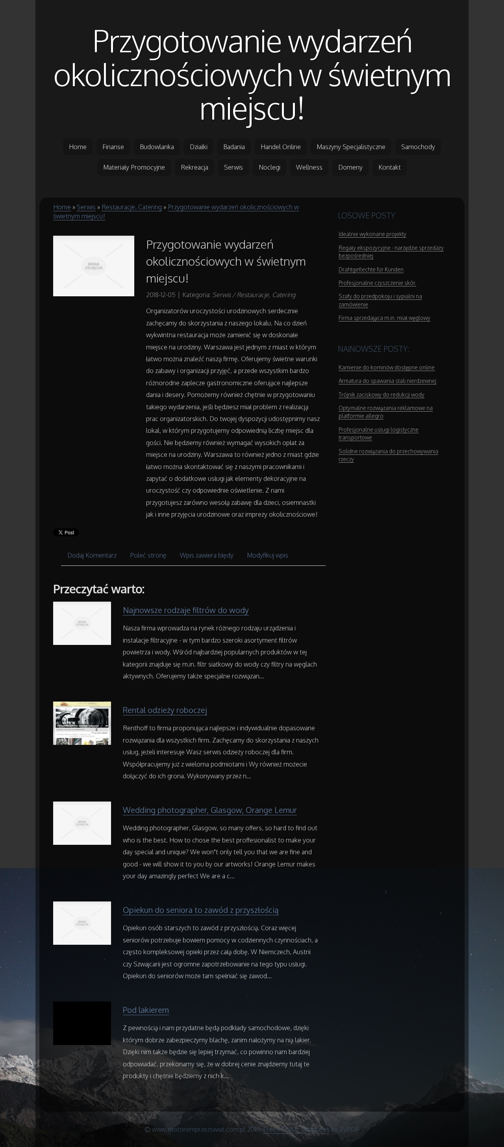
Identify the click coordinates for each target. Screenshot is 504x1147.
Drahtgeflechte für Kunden (371, 269)
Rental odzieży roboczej (165, 710)
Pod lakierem (146, 1010)
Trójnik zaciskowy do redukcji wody (381, 394)
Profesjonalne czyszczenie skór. (377, 282)
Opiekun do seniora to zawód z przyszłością (201, 910)
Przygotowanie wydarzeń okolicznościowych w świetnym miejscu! (252, 74)
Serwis (86, 207)
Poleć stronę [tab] (148, 555)
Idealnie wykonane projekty (372, 234)
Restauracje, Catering (132, 207)
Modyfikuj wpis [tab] (267, 555)
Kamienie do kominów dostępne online (387, 367)
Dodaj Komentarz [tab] (92, 555)
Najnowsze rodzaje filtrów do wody (186, 610)
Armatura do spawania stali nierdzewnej (387, 380)
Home (62, 207)
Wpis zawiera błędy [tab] (206, 555)
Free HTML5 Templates (296, 1129)
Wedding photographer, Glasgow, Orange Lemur (210, 810)
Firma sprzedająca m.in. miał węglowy (384, 317)
